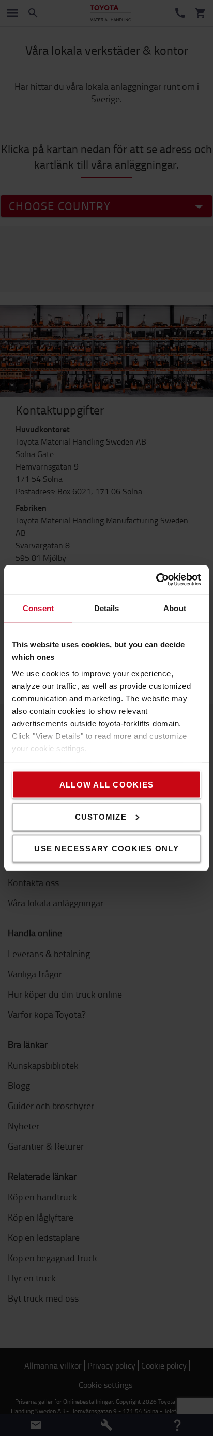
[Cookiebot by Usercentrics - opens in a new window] (156, 580)
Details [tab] (106, 607)
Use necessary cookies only (106, 848)
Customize (101, 816)
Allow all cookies (106, 784)
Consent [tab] (38, 607)
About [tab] (174, 607)
